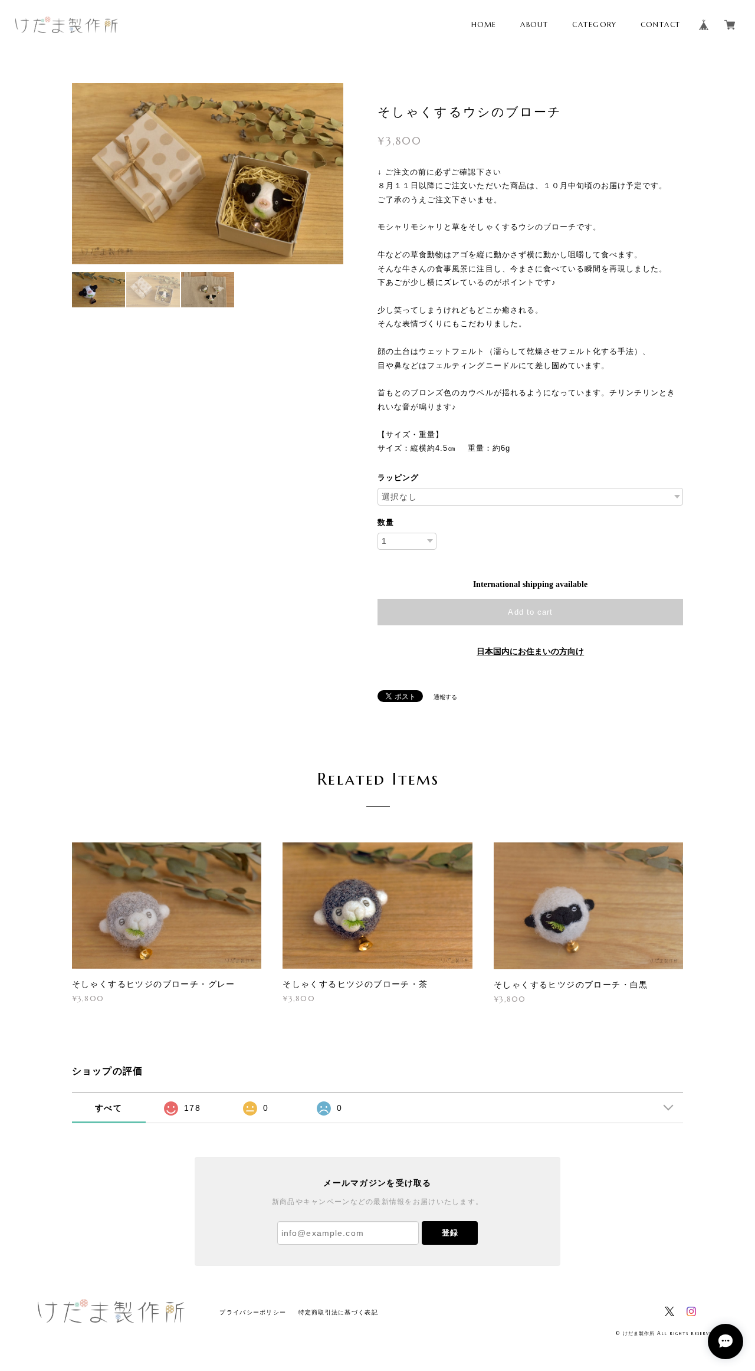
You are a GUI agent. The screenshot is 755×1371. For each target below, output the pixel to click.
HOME (484, 24)
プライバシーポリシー (252, 1312)
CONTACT (661, 24)
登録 (450, 1232)
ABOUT (534, 24)
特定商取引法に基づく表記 (338, 1312)
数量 (386, 522)
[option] (208, 173)
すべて (108, 1108)
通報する (445, 697)
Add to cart (530, 612)
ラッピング (398, 477)
